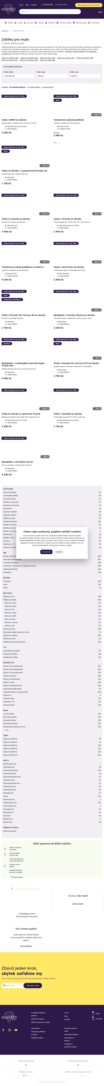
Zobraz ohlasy (77, 904)
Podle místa (8, 72)
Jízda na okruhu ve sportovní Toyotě (21, 414)
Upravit (59, 552)
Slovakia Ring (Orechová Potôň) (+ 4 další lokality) (16, 128)
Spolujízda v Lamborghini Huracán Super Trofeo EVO (23, 364)
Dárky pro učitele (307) (10, 58)
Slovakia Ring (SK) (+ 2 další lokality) (63, 275)
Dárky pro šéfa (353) (47, 60)
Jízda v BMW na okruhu (14, 120)
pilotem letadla (78, 51)
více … (7, 730)
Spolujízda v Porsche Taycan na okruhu (74, 315)
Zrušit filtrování (95, 80)
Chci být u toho (33, 985)
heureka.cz (25, 914)
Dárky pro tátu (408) (47, 58)
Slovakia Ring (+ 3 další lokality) (11, 178)
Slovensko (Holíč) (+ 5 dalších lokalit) (11, 275)
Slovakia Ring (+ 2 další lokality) (63, 323)
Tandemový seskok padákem (69, 120)
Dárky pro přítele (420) (85, 58)
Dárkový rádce (81, 23)
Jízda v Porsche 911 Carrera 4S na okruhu (23, 315)
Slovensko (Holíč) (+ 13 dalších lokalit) (63, 128)
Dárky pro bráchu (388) (29, 58)
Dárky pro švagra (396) (66, 58)
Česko (97, 1013)
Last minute (95, 23)
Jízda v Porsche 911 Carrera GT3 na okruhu (76, 363)
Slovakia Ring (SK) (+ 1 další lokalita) (11, 227)
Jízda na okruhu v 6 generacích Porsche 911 (24, 170)
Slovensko (98, 1019)
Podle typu (40, 72)
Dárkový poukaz (65, 23)
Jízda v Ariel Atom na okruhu (69, 267)
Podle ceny (74, 72)
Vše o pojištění (26, 946)
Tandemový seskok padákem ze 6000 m (23, 267)
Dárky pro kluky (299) (10, 60)
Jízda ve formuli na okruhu (16, 219)
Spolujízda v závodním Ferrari (17, 462)
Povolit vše (46, 552)
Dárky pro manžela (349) (29, 60)
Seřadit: (5, 87)
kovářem (68, 51)
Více (55, 54)
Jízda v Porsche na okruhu (67, 219)
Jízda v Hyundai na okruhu (68, 414)
